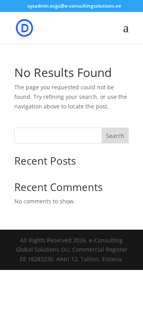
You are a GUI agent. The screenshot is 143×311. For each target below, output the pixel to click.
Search (115, 136)
